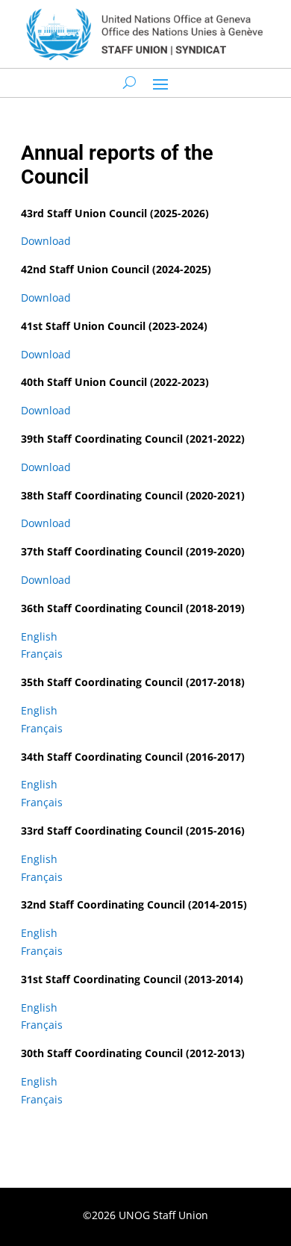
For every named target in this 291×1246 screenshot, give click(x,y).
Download (46, 241)
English (39, 636)
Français (42, 654)
